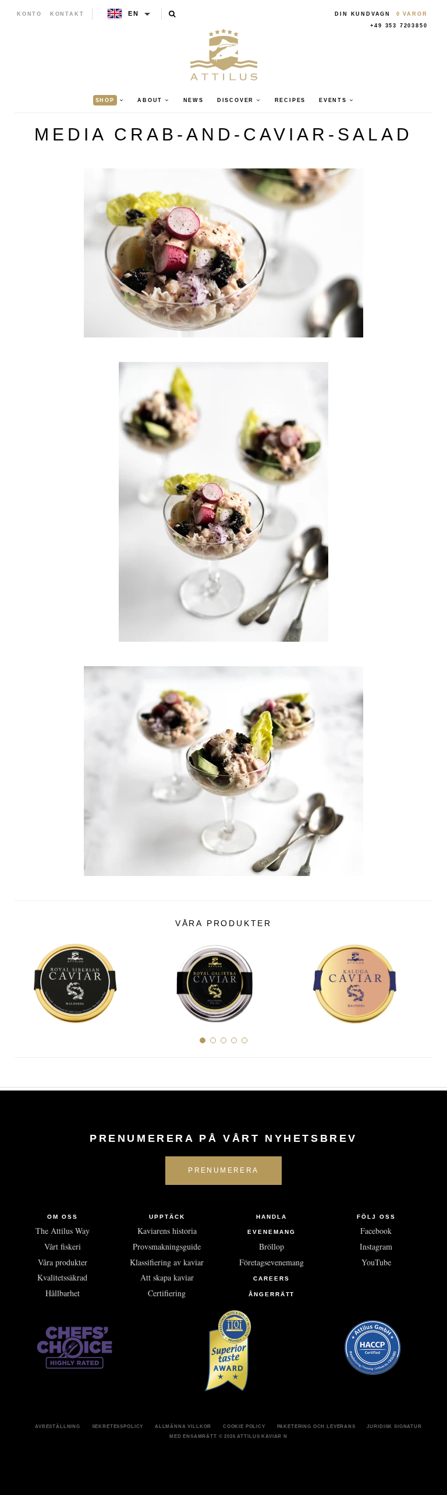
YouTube (376, 1262)
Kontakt (67, 14)
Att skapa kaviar (167, 1277)
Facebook (376, 1230)
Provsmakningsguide (167, 1246)
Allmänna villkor (183, 1426)
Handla (271, 1216)
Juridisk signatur (394, 1426)
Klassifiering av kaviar (167, 1262)
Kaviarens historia (167, 1230)
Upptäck (167, 1216)
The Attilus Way (63, 1230)
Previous (28, 979)
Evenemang (271, 1232)
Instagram (376, 1246)
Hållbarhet (62, 1293)
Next (419, 979)
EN (133, 13)
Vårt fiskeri (62, 1246)
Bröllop (271, 1246)
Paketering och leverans (316, 1426)
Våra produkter (62, 1262)
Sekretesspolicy (118, 1426)
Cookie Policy (244, 1426)
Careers (271, 1278)
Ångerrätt (272, 1294)
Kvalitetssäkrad (62, 1277)
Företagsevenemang (271, 1262)
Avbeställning (57, 1426)
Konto (29, 14)
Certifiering (167, 1293)
